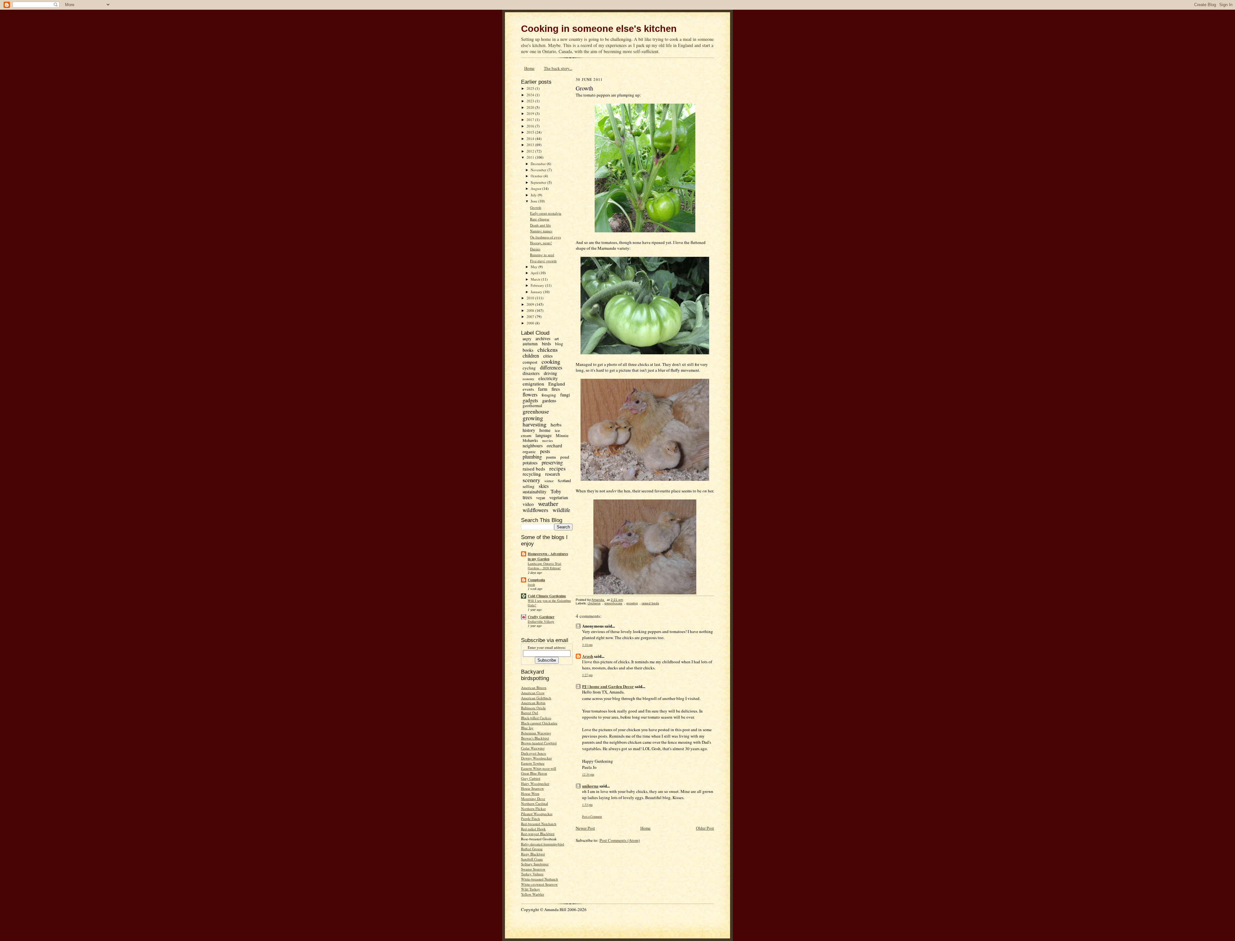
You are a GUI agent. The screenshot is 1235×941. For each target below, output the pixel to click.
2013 (530, 144)
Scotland (564, 480)
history (529, 430)
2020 (530, 107)
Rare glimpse (539, 219)
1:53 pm (587, 805)
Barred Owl (529, 712)
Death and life (540, 225)
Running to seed (542, 254)
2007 (530, 316)
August (536, 188)
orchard (554, 445)
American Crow (532, 692)
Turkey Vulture (532, 873)
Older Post (705, 828)
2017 (530, 119)
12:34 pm (588, 774)
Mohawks (530, 440)
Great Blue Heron (534, 773)
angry (527, 338)
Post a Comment (592, 817)
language (543, 435)
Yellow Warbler (532, 894)
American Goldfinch (536, 697)
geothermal (532, 405)
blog (559, 344)
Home (529, 68)
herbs (556, 424)
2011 (530, 157)
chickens (547, 349)
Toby (556, 491)
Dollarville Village (541, 621)
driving (550, 373)
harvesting (534, 424)
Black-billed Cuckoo (536, 717)
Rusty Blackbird (533, 854)
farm (542, 389)
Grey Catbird (530, 778)
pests (545, 451)
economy (528, 379)
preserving (552, 462)
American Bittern (533, 687)
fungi (565, 395)
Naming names (541, 230)
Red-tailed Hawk (533, 828)
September (539, 182)
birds (546, 343)
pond (564, 457)
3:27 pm (587, 675)
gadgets (530, 400)
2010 (530, 297)
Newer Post (585, 828)
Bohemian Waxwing (536, 733)
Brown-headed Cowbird (539, 743)
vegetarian (558, 497)
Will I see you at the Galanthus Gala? (549, 602)
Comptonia (536, 579)
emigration (533, 383)
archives (542, 338)
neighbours (533, 446)
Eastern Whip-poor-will (538, 768)
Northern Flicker (533, 808)
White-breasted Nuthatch (539, 879)
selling (529, 486)
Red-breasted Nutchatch (538, 823)
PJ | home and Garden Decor (608, 686)
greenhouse (536, 411)
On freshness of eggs (545, 237)
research (552, 474)
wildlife (561, 510)
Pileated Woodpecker (537, 813)
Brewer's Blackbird (535, 738)
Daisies (535, 249)
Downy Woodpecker (536, 758)
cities (548, 356)
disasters (531, 373)
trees (527, 497)
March (536, 279)
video (528, 504)
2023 (530, 100)
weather (548, 503)
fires (556, 389)
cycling (529, 368)
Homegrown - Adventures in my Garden (548, 556)
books (528, 350)
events (528, 389)
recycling (532, 474)
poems (551, 457)
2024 (530, 94)
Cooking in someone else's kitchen (599, 28)
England (556, 383)
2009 (530, 304)
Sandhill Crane (532, 859)
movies (547, 440)
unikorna (590, 786)
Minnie (562, 435)
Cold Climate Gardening (547, 596)
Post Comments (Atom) (619, 840)
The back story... (558, 68)
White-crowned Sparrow (539, 884)
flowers (530, 394)
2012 (530, 151)
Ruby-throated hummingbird (542, 844)
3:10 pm (587, 645)
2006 (530, 323)
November (539, 169)
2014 (530, 138)
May (534, 266)
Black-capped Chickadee (539, 723)
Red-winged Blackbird (537, 833)
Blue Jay (527, 727)
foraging (549, 395)
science (548, 481)
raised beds (534, 468)
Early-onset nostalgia (545, 213)
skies (544, 485)
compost (530, 362)
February (538, 285)
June (534, 201)
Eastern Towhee (532, 763)
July (534, 194)
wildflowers (535, 510)
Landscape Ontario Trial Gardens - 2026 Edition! (544, 565)
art (556, 338)
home (545, 430)
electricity (548, 378)
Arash (587, 656)
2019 (530, 113)
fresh (531, 584)
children (531, 355)
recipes (557, 468)
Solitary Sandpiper (535, 864)
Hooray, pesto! (541, 242)
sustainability (534, 492)
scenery (531, 480)
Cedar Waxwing (533, 748)
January (537, 291)
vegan (540, 497)
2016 (530, 126)
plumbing (532, 456)
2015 (530, 132)
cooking (551, 361)
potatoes (530, 463)
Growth (535, 207)
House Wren (530, 793)
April (535, 272)
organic (529, 451)
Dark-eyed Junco (533, 753)
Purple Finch (530, 818)
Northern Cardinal (534, 803)
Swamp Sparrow (533, 869)
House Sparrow (532, 788)
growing (533, 418)
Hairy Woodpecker (535, 783)
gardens (549, 400)
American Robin (533, 702)
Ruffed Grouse (532, 848)
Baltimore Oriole (533, 707)
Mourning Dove (533, 798)
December (539, 163)
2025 (530, 88)
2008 (530, 310)
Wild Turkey (530, 889)
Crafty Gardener (541, 617)
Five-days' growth (543, 260)
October (537, 175)
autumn (530, 343)
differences (551, 367)
